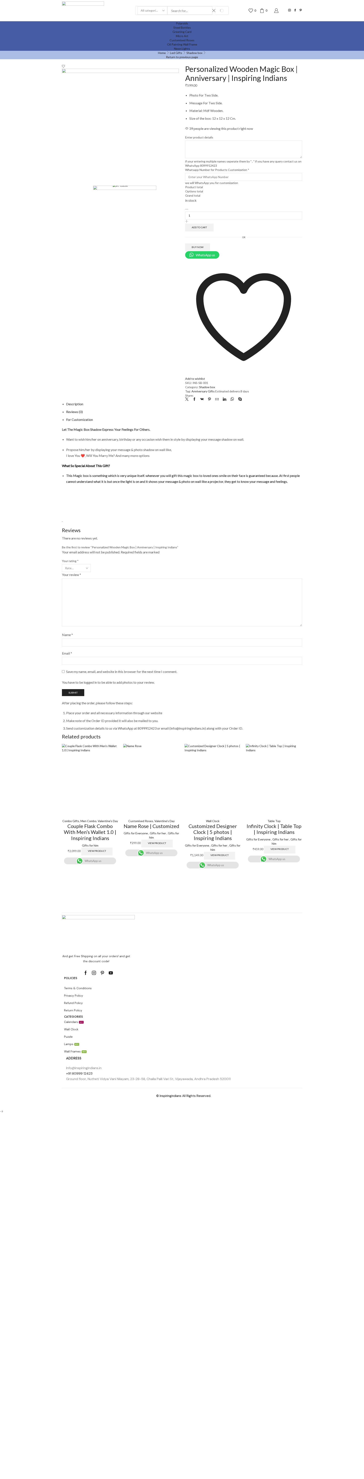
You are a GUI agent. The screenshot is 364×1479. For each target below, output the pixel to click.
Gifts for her (158, 833)
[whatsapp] (232, 399)
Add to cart (199, 227)
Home (162, 53)
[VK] (202, 399)
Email (67, 653)
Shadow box (194, 53)
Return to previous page (182, 57)
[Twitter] (188, 399)
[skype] (239, 399)
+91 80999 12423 (79, 1073)
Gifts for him (90, 845)
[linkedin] (224, 399)
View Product (97, 850)
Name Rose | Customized (151, 826)
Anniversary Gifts (203, 391)
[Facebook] (295, 10)
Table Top (274, 821)
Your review (71, 575)
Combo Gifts (70, 821)
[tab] (74, 404)
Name (67, 635)
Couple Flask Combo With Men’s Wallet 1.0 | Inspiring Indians (90, 832)
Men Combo (88, 821)
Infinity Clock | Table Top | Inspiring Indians (273, 829)
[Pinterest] (300, 10)
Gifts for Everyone (136, 833)
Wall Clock (212, 821)
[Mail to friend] (217, 399)
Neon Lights (182, 48)
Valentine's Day (108, 821)
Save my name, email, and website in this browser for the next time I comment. (121, 672)
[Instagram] (289, 10)
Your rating (70, 561)
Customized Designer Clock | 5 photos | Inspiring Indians (213, 832)
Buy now (197, 247)
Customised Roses (140, 821)
